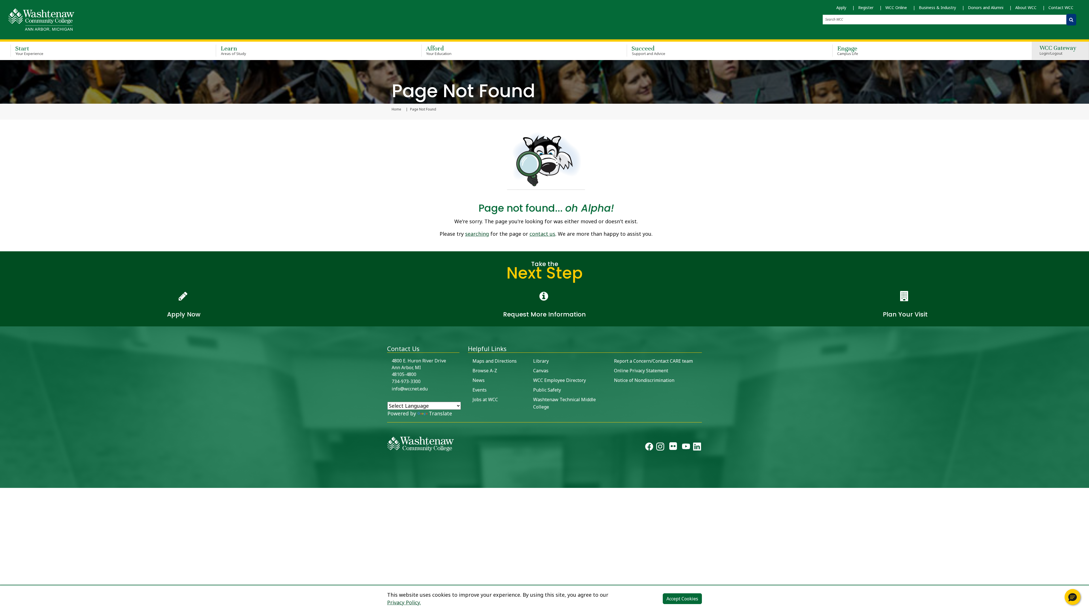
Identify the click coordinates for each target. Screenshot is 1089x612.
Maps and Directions (494, 361)
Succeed (648, 50)
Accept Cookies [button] (682, 599)
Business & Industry (937, 7)
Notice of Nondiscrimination (644, 380)
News (478, 380)
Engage (847, 50)
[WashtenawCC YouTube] (686, 448)
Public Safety (547, 390)
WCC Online (896, 7)
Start (29, 50)
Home (396, 109)
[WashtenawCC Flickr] (673, 448)
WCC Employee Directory (559, 380)
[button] (1072, 597)
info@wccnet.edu (410, 389)
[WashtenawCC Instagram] (660, 448)
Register (865, 7)
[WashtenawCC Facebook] (649, 448)
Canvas (540, 370)
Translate (440, 413)
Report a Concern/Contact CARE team (653, 361)
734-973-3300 (406, 381)
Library (541, 361)
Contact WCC (1060, 7)
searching (477, 233)
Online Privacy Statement (641, 370)
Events (479, 390)
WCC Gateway (1058, 50)
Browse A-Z (484, 370)
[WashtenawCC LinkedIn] (697, 448)
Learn (233, 50)
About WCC (1026, 7)
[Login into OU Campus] (3, 482)
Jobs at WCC (485, 399)
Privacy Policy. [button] (404, 602)
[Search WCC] (1071, 20)
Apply (841, 7)
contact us (542, 233)
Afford (439, 50)
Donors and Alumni (985, 7)
